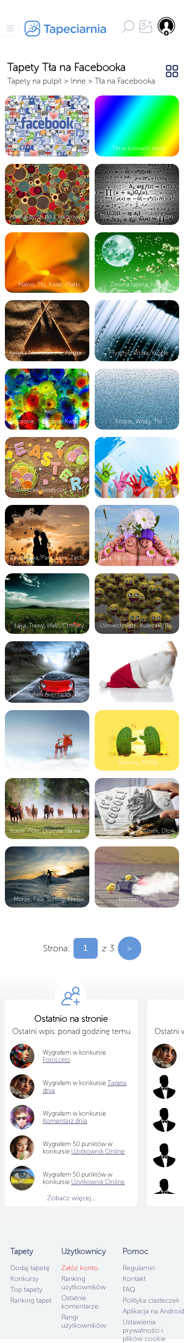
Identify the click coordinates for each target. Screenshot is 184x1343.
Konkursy (24, 1279)
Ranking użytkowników (83, 1283)
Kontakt (134, 1279)
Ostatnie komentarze (80, 1302)
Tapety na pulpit (34, 81)
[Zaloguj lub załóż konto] (167, 26)
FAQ (129, 1289)
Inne (78, 81)
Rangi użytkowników (83, 1321)
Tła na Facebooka (125, 81)
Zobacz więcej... (71, 1198)
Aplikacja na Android (153, 1311)
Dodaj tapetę (30, 1268)
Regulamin (139, 1268)
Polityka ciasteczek (151, 1300)
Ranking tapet (31, 1300)
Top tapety (26, 1289)
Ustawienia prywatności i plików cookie (144, 1330)
